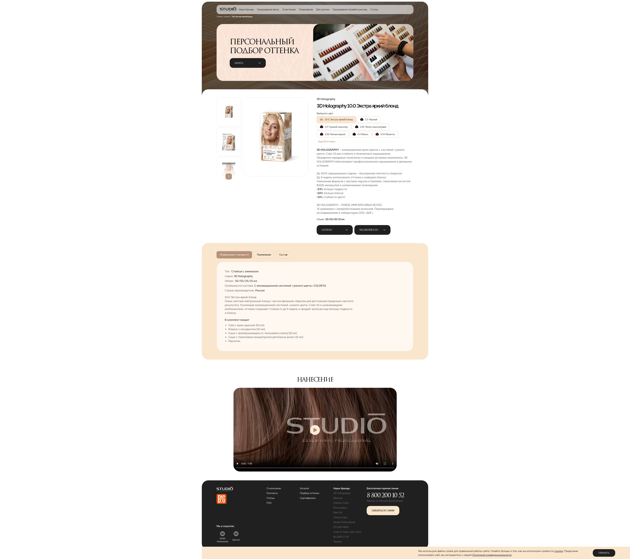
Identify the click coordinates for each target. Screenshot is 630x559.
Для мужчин (322, 9)
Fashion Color (341, 502)
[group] (275, 137)
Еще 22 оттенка (326, 141)
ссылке (559, 551)
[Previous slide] (229, 97)
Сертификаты (308, 498)
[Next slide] (229, 176)
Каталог (304, 488)
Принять (603, 553)
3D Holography (342, 493)
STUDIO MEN (341, 527)
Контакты (272, 493)
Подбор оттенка (309, 493)
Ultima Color (340, 517)
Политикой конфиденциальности (492, 555)
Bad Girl (337, 512)
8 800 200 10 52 (385, 495)
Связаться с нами (383, 510)
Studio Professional (344, 522)
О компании (274, 488)
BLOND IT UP (341, 536)
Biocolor (338, 498)
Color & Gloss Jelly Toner (347, 531)
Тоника (337, 541)
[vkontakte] (222, 533)
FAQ (269, 502)
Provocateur (340, 507)
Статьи (374, 9)
